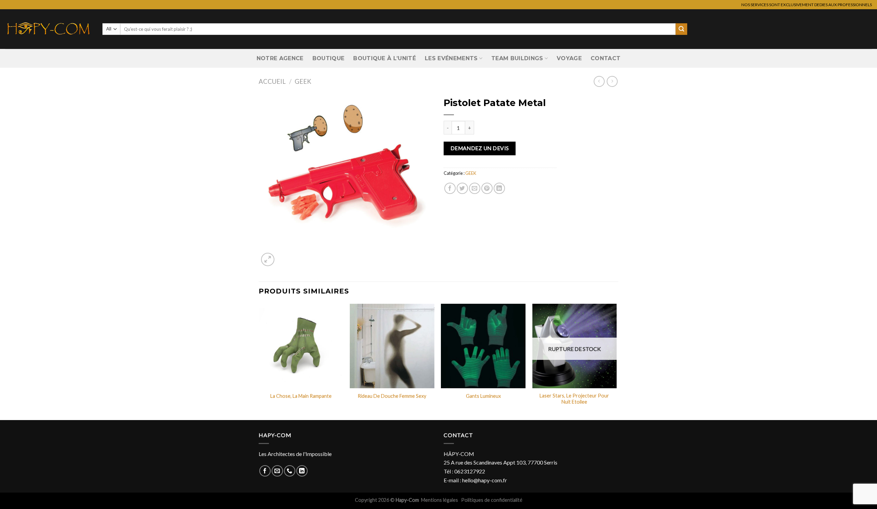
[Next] (616, 361)
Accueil (272, 81)
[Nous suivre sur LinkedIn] (302, 471)
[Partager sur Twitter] (462, 188)
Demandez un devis (479, 148)
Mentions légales (440, 500)
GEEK (303, 81)
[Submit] (681, 29)
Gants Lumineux (483, 396)
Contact (605, 58)
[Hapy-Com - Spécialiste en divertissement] (48, 29)
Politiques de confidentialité (491, 500)
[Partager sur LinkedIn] (499, 188)
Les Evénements (451, 58)
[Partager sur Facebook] (450, 188)
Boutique (328, 58)
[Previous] (259, 361)
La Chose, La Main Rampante (301, 396)
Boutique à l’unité (384, 58)
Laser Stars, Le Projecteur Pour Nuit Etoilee (574, 399)
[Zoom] (267, 259)
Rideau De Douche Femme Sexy (392, 396)
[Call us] (289, 471)
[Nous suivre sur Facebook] (265, 471)
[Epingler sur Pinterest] (487, 188)
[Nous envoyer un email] (277, 471)
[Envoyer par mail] (474, 188)
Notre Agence (280, 58)
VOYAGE (569, 58)
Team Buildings (517, 58)
